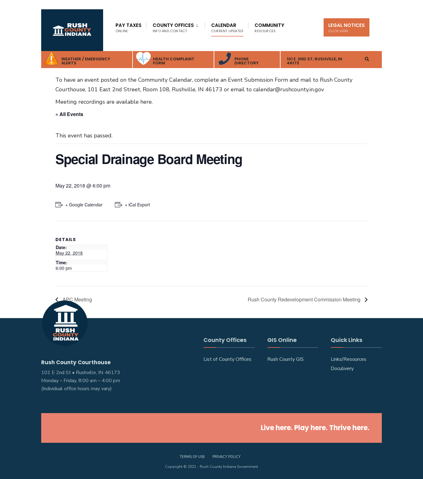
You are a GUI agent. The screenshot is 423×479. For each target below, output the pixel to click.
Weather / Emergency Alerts (85, 61)
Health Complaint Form (173, 61)
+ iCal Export (137, 204)
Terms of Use (192, 457)
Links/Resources (348, 359)
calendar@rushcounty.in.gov (288, 89)
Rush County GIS (285, 359)
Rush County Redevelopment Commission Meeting (305, 299)
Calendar (227, 27)
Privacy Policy (226, 457)
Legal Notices (346, 27)
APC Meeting (76, 299)
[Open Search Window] (367, 59)
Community (269, 27)
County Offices (173, 27)
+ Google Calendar (83, 204)
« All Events (69, 114)
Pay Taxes (129, 27)
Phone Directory (246, 61)
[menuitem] (175, 27)
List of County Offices (227, 359)
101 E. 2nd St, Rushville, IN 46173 (314, 61)
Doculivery (342, 368)
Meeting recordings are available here (103, 102)
